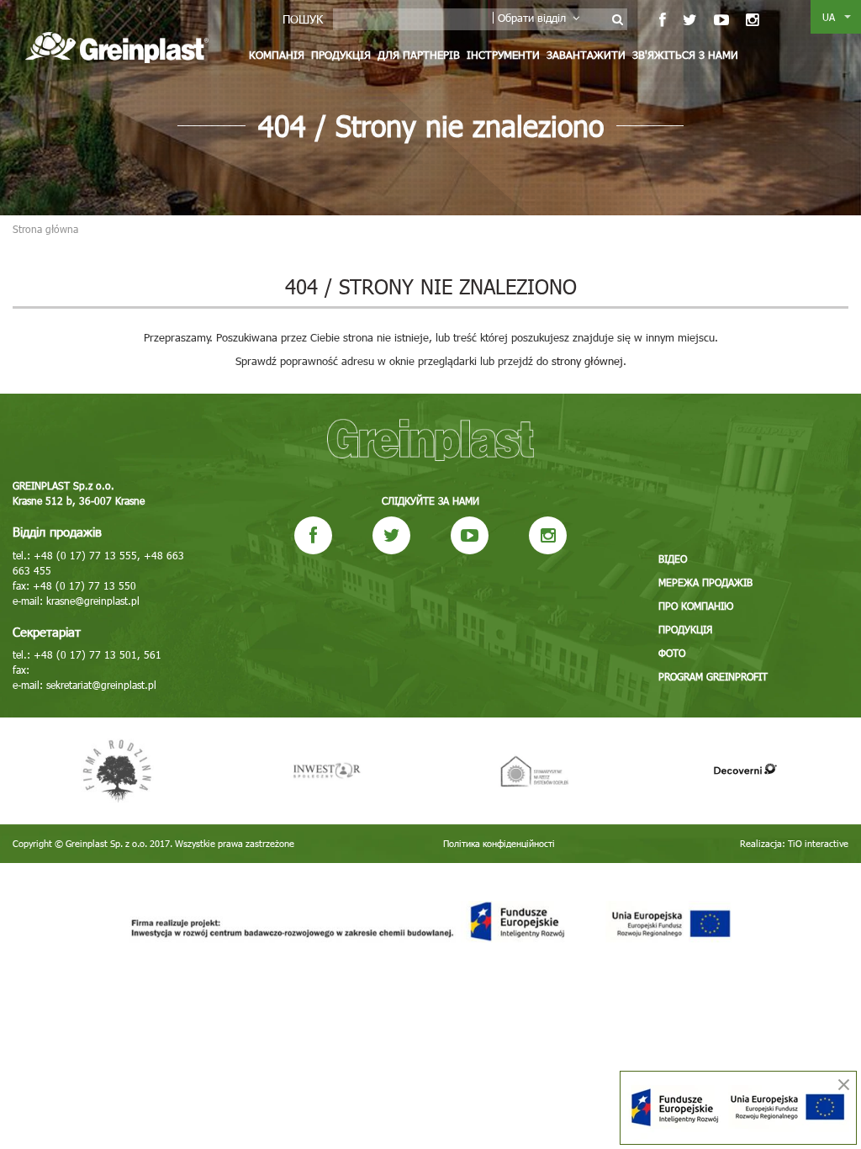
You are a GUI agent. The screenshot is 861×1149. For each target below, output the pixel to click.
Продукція (341, 54)
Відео (672, 558)
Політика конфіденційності (499, 843)
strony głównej (587, 361)
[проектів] (430, 922)
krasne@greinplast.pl (93, 600)
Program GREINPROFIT (713, 676)
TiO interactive (818, 843)
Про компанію (695, 605)
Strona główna (45, 229)
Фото (671, 652)
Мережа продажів (705, 582)
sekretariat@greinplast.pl (101, 684)
